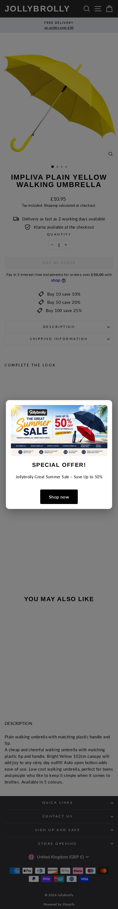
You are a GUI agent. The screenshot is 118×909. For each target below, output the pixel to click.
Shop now (59, 496)
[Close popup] (103, 409)
